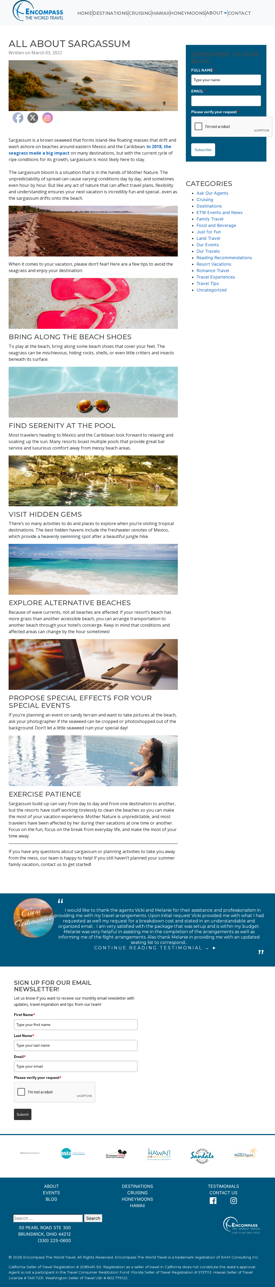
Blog (51, 1199)
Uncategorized (212, 290)
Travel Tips (208, 283)
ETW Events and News (220, 212)
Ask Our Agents (212, 193)
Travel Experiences (216, 277)
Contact (239, 13)
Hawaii (160, 13)
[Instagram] (233, 1201)
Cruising (140, 13)
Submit (23, 1114)
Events (51, 1192)
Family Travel (210, 219)
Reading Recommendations (224, 257)
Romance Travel (213, 270)
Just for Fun (209, 231)
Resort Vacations (214, 264)
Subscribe (203, 149)
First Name (24, 1014)
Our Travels (208, 251)
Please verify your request (215, 111)
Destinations (110, 13)
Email (198, 91)
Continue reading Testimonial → (152, 947)
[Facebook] (213, 1201)
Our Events (208, 244)
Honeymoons (187, 13)
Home (84, 13)
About (214, 13)
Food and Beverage (216, 225)
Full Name (203, 70)
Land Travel (208, 238)
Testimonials (223, 1186)
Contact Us (223, 1192)
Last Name (24, 1035)
